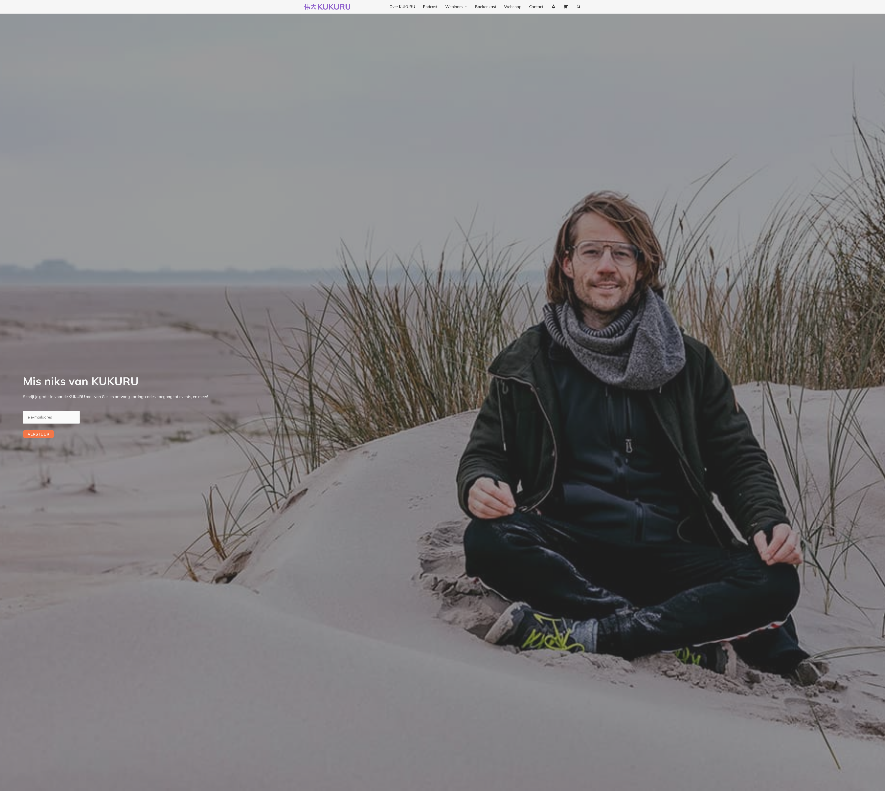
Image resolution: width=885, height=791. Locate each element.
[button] (465, 6)
